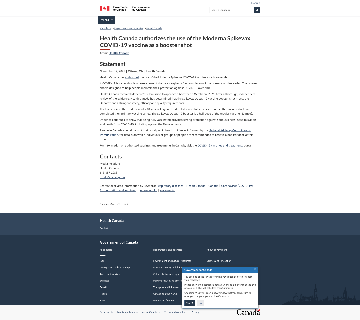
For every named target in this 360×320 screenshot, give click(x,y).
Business (104, 280)
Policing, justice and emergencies (171, 280)
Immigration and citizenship (115, 267)
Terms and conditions (175, 312)
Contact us (105, 228)
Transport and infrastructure (168, 287)
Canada (213, 186)
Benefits (104, 287)
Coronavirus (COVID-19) (237, 186)
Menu (105, 20)
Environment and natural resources (172, 260)
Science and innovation (219, 260)
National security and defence (169, 267)
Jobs (102, 260)
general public (148, 190)
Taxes (103, 300)
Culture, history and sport (167, 274)
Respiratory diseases (170, 186)
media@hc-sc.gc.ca (112, 177)
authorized (132, 77)
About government (217, 249)
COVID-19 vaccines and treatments (220, 145)
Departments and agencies (128, 28)
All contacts (106, 249)
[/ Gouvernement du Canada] (125, 9)
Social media (106, 312)
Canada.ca (105, 28)
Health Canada (154, 28)
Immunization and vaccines (118, 190)
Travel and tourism (110, 274)
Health (103, 293)
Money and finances (164, 300)
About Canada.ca (151, 312)
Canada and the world (165, 293)
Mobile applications (127, 312)
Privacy (195, 312)
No (201, 304)
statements (167, 190)
